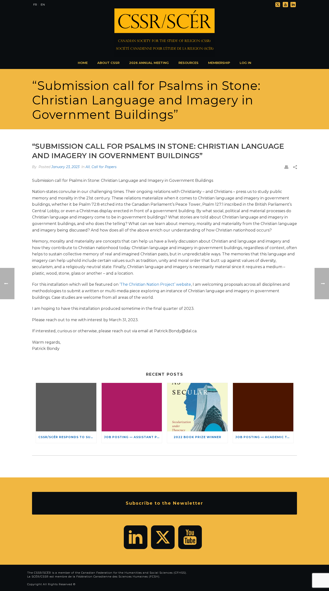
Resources (188, 63)
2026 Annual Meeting (149, 63)
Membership (219, 63)
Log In (245, 63)
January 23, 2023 (65, 167)
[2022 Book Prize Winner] (197, 407)
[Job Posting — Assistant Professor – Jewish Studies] (132, 407)
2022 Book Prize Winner (197, 437)
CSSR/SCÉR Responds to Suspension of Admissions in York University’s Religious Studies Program (67, 437)
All (88, 167)
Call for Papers (104, 167)
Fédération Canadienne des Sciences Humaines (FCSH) (117, 576)
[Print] (286, 167)
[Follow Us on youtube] (190, 537)
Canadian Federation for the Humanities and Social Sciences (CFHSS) (133, 572)
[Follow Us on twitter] (163, 537)
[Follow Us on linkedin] (135, 537)
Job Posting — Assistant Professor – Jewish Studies (133, 437)
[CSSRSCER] (164, 32)
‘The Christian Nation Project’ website (155, 284)
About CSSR (108, 63)
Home (83, 63)
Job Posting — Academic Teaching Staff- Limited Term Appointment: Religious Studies (264, 437)
